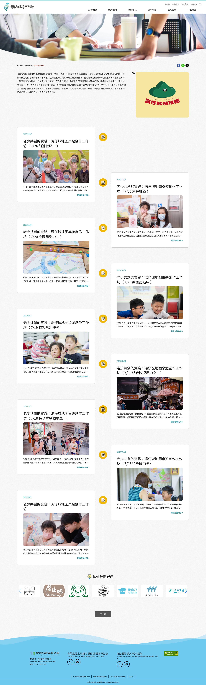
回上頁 (103, 614)
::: (0, 1)
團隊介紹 (172, 9)
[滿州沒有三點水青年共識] (152, 591)
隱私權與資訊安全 (100, 676)
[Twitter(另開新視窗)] (187, 65)
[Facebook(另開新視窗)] (178, 65)
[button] (186, 591)
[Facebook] (133, 73)
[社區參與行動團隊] (19, 7)
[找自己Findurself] (127, 591)
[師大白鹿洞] (78, 591)
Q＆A (131, 676)
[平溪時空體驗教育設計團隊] (176, 591)
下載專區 (192, 9)
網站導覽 (175, 4)
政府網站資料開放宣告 (81, 676)
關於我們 (112, 9)
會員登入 (193, 4)
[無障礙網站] (171, 653)
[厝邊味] (54, 591)
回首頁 (167, 4)
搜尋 (200, 4)
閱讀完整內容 (82, 195)
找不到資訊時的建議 (117, 676)
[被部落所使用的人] (29, 591)
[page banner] (103, 39)
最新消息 (92, 9)
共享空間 (152, 9)
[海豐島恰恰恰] (103, 591)
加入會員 (184, 4)
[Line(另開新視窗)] (183, 65)
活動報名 (132, 9)
